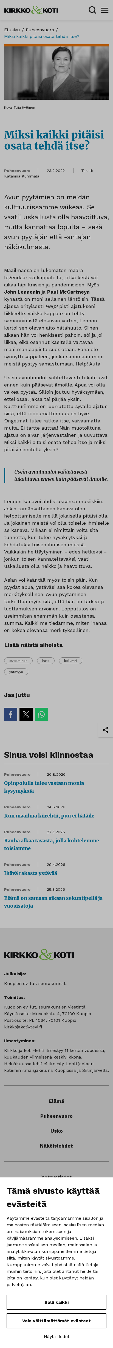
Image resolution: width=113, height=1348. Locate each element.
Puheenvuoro (40, 29)
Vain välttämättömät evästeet (56, 1320)
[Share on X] (26, 714)
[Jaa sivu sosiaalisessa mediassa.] (105, 729)
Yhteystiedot (56, 1177)
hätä (45, 661)
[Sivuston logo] (31, 9)
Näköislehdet (56, 1146)
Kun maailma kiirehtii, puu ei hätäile (49, 816)
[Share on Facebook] (10, 714)
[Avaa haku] (92, 10)
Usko (56, 1131)
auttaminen (18, 661)
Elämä (56, 1101)
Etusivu (12, 29)
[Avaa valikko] (105, 10)
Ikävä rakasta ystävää (30, 873)
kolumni (70, 661)
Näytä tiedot (56, 1336)
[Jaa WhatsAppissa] (41, 714)
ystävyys (16, 672)
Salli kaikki (56, 1302)
